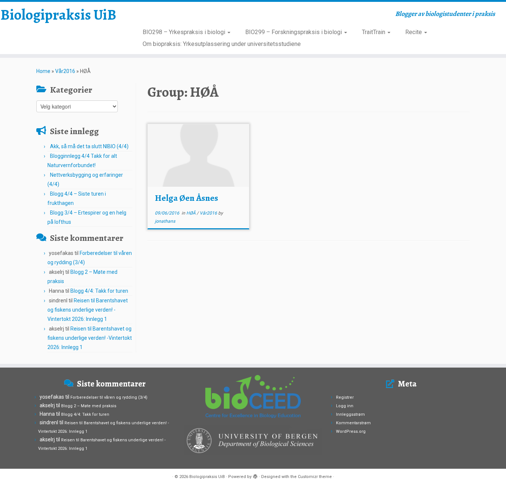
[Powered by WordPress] (255, 475)
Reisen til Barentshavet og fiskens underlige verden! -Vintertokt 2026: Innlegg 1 (87, 310)
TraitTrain (374, 32)
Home (43, 71)
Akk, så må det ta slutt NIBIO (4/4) (89, 146)
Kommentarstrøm (353, 423)
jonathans (165, 221)
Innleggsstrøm (350, 414)
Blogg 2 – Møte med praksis (88, 406)
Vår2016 (65, 71)
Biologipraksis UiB (58, 15)
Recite (414, 32)
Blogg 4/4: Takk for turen (99, 291)
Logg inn (344, 406)
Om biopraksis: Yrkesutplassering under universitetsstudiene (222, 43)
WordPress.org (351, 431)
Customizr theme (315, 476)
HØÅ (191, 213)
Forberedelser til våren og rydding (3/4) (108, 397)
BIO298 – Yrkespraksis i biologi (185, 32)
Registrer (345, 397)
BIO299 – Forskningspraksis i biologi (294, 32)
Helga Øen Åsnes (186, 198)
